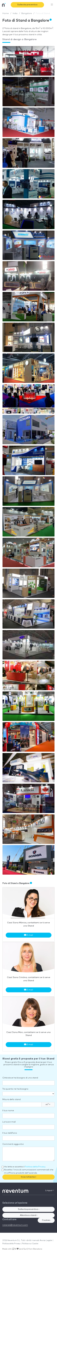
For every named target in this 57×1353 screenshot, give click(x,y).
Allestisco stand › (28, 1215)
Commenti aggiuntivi (13, 1144)
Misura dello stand (11, 1099)
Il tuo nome (8, 1111)
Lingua (49, 1190)
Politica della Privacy (35, 1167)
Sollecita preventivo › (28, 1209)
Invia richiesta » (28, 1177)
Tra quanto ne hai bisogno (15, 1089)
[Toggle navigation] (52, 5)
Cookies (46, 1220)
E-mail (29, 935)
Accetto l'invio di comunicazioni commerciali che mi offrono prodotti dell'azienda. (28, 1171)
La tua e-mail (9, 1122)
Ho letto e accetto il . (25, 1167)
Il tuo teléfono (9, 1133)
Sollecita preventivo (27, 5)
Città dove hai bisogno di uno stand (20, 1078)
